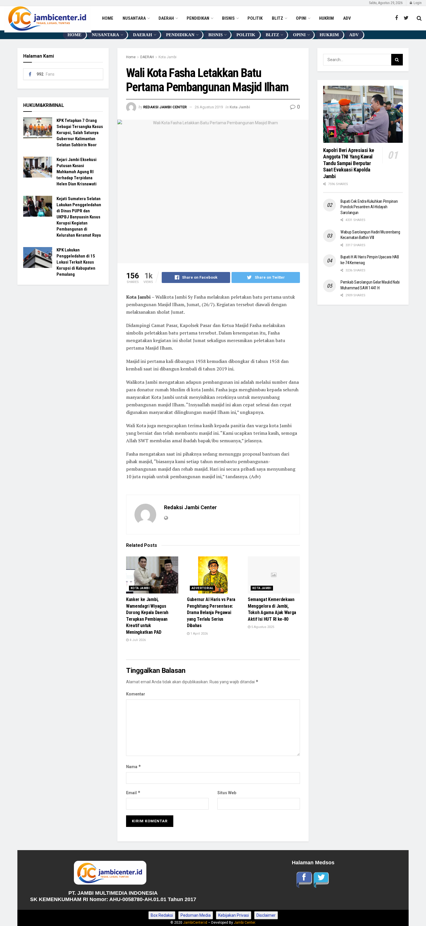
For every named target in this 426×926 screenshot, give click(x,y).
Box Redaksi (162, 915)
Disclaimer (266, 915)
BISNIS (228, 18)
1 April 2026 (199, 633)
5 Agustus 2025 (262, 627)
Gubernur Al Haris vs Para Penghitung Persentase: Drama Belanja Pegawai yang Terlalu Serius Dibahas (211, 612)
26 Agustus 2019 (209, 107)
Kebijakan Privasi (233, 915)
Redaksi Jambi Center (165, 107)
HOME (107, 18)
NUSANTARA (134, 18)
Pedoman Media (196, 915)
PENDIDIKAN (198, 18)
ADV (347, 18)
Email (133, 792)
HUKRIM (326, 18)
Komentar (135, 694)
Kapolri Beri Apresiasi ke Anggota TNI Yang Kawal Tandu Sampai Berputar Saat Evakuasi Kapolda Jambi (349, 163)
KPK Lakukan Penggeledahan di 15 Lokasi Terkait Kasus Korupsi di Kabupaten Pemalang (76, 262)
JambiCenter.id (195, 922)
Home (131, 57)
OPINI (301, 18)
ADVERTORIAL (202, 588)
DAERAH (166, 18)
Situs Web (226, 792)
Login (417, 3)
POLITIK (255, 18)
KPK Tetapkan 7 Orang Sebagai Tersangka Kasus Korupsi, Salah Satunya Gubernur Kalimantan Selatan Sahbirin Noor (80, 132)
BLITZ (277, 18)
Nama (133, 766)
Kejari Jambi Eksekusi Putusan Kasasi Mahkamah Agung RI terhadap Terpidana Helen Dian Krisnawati (77, 172)
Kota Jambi (167, 57)
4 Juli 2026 (137, 640)
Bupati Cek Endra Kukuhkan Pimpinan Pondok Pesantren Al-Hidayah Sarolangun (369, 207)
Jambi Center (244, 922)
